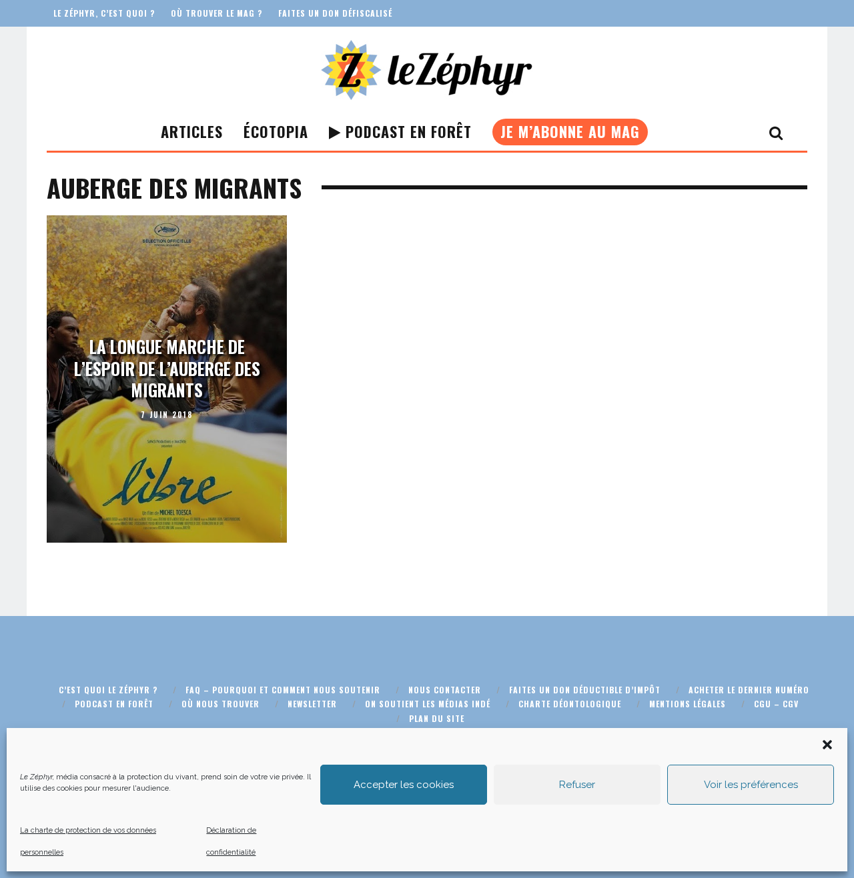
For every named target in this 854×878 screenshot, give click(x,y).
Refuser (577, 785)
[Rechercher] (776, 132)
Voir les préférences (751, 785)
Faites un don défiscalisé (335, 13)
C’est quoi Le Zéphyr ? (108, 689)
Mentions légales (687, 703)
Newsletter (312, 703)
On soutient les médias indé (427, 703)
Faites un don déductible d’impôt (585, 689)
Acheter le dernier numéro (749, 689)
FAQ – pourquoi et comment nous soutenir (282, 689)
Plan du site (436, 718)
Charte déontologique (569, 703)
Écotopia (276, 131)
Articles (192, 131)
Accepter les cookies (404, 785)
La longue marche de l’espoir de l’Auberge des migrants (167, 368)
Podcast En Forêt (406, 131)
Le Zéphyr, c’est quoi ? (104, 13)
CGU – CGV (776, 703)
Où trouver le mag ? (216, 13)
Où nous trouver (220, 703)
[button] (827, 744)
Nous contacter (444, 689)
